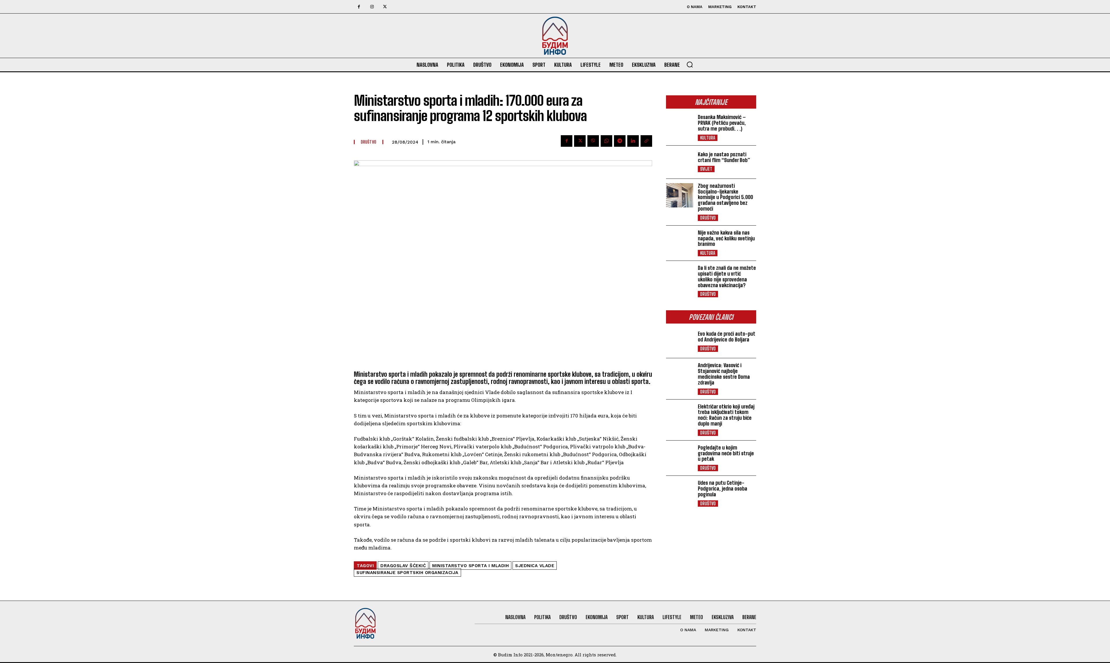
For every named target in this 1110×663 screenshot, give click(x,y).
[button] (690, 64)
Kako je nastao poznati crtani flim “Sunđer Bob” (724, 157)
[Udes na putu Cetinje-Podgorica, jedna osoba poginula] (679, 492)
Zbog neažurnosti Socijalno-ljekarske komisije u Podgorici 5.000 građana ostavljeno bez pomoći (725, 197)
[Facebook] (359, 7)
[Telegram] (620, 141)
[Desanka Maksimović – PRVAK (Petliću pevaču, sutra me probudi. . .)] (679, 126)
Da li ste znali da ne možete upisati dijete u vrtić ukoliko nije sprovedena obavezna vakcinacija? (727, 276)
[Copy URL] (646, 141)
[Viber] (593, 141)
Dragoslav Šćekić (403, 565)
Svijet (706, 169)
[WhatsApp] (606, 141)
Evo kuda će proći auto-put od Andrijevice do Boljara (726, 336)
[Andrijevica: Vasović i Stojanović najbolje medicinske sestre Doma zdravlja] (679, 375)
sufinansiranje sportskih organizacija (407, 572)
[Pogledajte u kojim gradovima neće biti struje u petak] (679, 457)
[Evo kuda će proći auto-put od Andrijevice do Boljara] (679, 341)
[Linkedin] (633, 141)
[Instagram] (372, 7)
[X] (385, 7)
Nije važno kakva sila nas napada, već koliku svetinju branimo (726, 238)
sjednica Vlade (534, 565)
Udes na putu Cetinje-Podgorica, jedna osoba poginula (722, 488)
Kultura (707, 137)
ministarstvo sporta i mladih (470, 565)
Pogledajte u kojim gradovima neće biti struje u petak (726, 453)
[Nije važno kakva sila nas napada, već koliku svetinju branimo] (679, 242)
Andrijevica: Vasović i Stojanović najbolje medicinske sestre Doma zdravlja (724, 373)
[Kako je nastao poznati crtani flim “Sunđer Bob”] (679, 162)
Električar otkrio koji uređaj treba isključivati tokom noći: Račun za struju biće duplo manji (726, 415)
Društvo (708, 217)
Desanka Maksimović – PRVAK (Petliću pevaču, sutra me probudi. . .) (722, 123)
